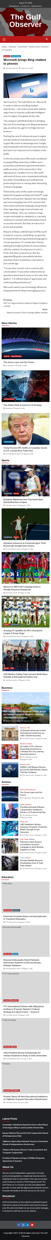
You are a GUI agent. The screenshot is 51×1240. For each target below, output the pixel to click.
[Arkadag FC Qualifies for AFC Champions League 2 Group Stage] (26, 611)
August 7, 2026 (27, 968)
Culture (6, 1000)
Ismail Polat (8, 408)
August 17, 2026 (28, 549)
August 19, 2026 (28, 454)
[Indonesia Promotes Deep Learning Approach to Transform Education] (26, 897)
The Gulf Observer (25, 20)
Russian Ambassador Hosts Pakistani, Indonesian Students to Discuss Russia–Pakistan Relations (22, 963)
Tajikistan (28, 804)
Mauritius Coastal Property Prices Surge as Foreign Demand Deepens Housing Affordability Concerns (24, 714)
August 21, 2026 (25, 505)
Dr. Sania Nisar (9, 365)
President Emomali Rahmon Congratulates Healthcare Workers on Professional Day (32, 809)
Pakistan (32, 839)
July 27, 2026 (24, 1102)
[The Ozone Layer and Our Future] (26, 343)
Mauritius (15, 708)
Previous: (25, 303)
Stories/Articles (16, 356)
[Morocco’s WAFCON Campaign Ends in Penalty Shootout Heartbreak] (26, 568)
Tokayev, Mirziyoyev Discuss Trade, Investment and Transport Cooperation (24, 1151)
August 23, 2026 (22, 365)
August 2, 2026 (24, 1015)
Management (14, 6)
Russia (22, 858)
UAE (12, 668)
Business (7, 708)
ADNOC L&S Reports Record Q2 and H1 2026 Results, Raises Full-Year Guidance (34, 769)
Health (22, 804)
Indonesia (16, 910)
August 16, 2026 (25, 593)
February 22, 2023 (27, 68)
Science (6, 56)
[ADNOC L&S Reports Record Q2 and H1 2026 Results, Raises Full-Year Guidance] (10, 769)
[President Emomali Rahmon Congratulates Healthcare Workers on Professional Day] (10, 810)
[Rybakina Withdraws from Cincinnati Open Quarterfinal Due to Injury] (26, 480)
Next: (27, 311)
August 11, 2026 (41, 775)
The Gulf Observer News (13, 454)
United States (15, 56)
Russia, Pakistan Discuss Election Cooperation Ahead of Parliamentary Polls (25, 1134)
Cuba (22, 839)
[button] (4, 39)
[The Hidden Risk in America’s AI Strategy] (26, 386)
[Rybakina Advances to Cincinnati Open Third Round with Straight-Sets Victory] (26, 524)
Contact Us (25, 6)
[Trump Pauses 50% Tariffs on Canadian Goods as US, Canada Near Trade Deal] (26, 429)
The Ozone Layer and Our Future (18, 362)
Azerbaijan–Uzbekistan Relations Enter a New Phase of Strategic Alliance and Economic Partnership (25, 1126)
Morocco (7, 580)
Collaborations (36, 6)
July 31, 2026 (28, 1058)
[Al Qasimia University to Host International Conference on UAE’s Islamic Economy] (10, 733)
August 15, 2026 (28, 636)
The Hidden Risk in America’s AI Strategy (22, 405)
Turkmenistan (15, 624)
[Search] (46, 39)
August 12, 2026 (27, 759)
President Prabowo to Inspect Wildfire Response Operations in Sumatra (23, 1159)
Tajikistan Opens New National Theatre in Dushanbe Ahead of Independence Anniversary (25, 1142)
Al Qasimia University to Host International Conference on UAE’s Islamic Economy (33, 733)
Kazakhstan (8, 493)
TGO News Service (12, 68)
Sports (16, 493)
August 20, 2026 (28, 721)
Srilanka (29, 743)
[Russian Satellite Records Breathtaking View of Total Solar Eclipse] (10, 863)
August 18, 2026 (27, 817)
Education (7, 910)
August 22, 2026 (20, 408)
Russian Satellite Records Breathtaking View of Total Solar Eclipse (31, 863)
